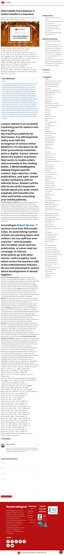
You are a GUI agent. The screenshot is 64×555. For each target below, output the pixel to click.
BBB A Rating (48, 114)
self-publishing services (50, 236)
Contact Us (61, 2)
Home (19, 2)
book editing (48, 124)
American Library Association (51, 103)
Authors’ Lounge (46, 2)
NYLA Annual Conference (50, 185)
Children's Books (48, 144)
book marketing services (50, 133)
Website (3, 473)
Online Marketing (10, 19)
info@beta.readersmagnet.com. (10, 367)
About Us (53, 2)
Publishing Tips (48, 198)
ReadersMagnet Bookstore (51, 206)
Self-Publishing (48, 232)
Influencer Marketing (49, 168)
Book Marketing (48, 131)
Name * (2, 462)
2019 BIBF (47, 79)
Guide (46, 163)
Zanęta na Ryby (10, 444)
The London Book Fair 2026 (51, 260)
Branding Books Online (31, 17)
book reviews (48, 135)
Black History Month (49, 118)
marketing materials (49, 181)
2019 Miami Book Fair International (52, 82)
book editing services (50, 125)
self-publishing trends (50, 238)
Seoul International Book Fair (51, 239)
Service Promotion (49, 241)
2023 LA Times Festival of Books (52, 90)
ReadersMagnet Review (50, 217)
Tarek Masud (48, 41)
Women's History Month (50, 269)
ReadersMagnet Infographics (51, 213)
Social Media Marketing (50, 247)
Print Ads (47, 193)
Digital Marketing (49, 148)
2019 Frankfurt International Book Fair (53, 81)
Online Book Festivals (50, 187)
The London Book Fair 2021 (51, 256)
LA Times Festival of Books (51, 174)
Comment (3, 479)
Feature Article (48, 155)
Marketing (3, 19)
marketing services (49, 183)
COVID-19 (47, 146)
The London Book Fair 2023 (51, 258)
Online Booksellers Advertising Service (53, 189)
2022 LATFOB (48, 88)
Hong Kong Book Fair (49, 165)
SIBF (46, 243)
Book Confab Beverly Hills (51, 122)
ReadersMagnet (29, 363)
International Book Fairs (50, 172)
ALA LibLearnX (48, 99)
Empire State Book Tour (50, 153)
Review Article (48, 223)
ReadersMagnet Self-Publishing (52, 219)
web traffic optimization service (52, 267)
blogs (46, 120)
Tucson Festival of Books (50, 262)
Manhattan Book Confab (50, 178)
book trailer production (50, 137)
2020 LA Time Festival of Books (52, 84)
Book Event (23, 17)
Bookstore (41, 2)
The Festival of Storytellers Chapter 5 (53, 254)
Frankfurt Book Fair (49, 157)
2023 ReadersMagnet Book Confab (53, 92)
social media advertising (50, 245)
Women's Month (49, 271)
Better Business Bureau (50, 116)
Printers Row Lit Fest (49, 195)
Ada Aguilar (47, 44)
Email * (2, 468)
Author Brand (48, 111)
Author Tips (47, 112)
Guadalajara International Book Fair (53, 161)
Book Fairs (47, 129)
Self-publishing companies (51, 234)
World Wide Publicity (49, 273)
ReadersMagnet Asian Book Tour (52, 200)
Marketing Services (35, 2)
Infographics (48, 170)
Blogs (51, 2)
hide (3, 81)
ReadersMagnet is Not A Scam (52, 215)
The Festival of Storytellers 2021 (52, 251)
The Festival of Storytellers (51, 249)
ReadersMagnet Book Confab (52, 204)
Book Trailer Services (49, 139)
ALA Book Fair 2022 (49, 97)
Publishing (16, 19)
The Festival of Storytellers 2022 (52, 252)
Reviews (57, 2)
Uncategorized (48, 266)
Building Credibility (49, 142)
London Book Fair (49, 176)
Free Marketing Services (50, 159)
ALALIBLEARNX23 (48, 101)
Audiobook (47, 109)
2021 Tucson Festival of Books (51, 86)
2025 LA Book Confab (50, 94)
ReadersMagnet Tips (50, 221)
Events (21, 2)
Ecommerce (48, 152)
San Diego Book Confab (50, 226)
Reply (37, 444)
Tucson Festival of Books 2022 (52, 264)
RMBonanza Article (49, 224)
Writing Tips (47, 277)
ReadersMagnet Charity (50, 208)
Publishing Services (26, 2)
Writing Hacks (48, 275)
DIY (45, 150)
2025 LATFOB (48, 96)
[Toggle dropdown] (30, 2)
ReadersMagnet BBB (49, 202)
